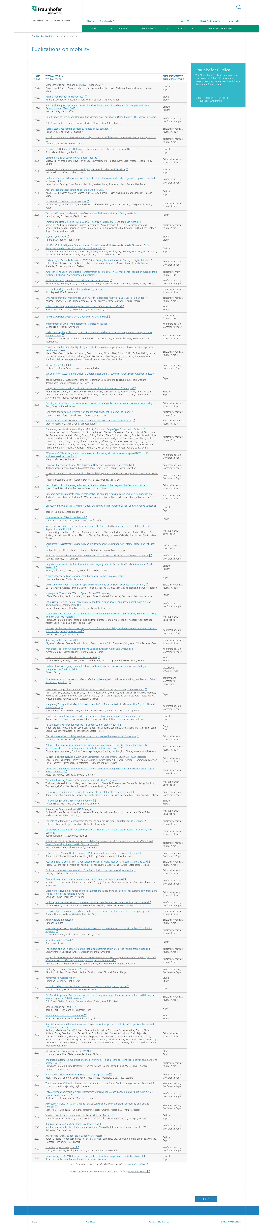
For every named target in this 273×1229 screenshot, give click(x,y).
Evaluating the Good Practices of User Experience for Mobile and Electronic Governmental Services (97, 555)
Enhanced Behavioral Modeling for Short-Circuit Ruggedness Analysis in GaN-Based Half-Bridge (95, 297)
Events (181, 28)
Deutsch (234, 21)
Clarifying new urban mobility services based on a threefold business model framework (91, 736)
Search (238, 7)
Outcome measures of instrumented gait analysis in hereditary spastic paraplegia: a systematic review (99, 494)
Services (124, 28)
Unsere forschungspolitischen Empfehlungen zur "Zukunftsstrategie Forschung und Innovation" (95, 689)
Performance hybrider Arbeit (60, 977)
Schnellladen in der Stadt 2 (60, 940)
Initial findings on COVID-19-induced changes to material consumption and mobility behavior (94, 1156)
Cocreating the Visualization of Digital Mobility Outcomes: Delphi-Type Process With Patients (94, 429)
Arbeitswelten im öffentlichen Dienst (65, 517)
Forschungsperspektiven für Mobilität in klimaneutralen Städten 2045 (82, 724)
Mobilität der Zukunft (57, 365)
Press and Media (210, 21)
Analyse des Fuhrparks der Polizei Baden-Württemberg (74, 1135)
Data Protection (231, 1222)
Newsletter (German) (219, 28)
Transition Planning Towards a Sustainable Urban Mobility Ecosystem (81, 780)
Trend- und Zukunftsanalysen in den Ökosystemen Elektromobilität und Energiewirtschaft (92, 213)
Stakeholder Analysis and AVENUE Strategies (69, 809)
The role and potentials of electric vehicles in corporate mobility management (86, 986)
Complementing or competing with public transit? (71, 157)
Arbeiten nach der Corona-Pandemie (65, 1015)
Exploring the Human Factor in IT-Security (67, 969)
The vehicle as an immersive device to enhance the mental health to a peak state (88, 792)
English (35, 36)
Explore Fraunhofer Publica (211, 98)
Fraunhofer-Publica (136, 1164)
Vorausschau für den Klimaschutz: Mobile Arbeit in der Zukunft (78, 1115)
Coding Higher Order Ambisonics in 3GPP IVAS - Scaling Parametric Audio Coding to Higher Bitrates (97, 260)
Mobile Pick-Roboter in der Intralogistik (66, 201)
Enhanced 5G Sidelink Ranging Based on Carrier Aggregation (77, 1074)
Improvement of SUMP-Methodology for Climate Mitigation (76, 323)
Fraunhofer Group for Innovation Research (51, 21)
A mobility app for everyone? (61, 1147)
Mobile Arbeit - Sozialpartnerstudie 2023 (67, 1051)
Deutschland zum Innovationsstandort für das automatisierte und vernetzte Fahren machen (93, 716)
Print (206, 1199)
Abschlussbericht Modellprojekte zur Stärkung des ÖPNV (75, 189)
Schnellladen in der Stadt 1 (60, 1006)
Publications (149, 28)
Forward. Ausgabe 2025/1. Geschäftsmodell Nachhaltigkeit (76, 316)
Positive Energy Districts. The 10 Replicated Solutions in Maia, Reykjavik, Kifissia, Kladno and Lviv (96, 861)
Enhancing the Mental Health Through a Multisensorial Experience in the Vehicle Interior (92, 853)
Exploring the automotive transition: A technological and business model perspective (89, 870)
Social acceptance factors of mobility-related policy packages (77, 128)
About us (96, 28)
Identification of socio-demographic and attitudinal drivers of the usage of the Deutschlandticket (96, 485)
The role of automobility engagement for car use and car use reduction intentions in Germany (94, 821)
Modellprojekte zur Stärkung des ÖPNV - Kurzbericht (73, 84)
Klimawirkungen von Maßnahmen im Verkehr (69, 800)
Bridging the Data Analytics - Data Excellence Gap (72, 1124)
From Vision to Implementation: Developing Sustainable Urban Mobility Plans (85, 169)
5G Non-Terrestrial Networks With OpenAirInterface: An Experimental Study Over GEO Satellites (96, 756)
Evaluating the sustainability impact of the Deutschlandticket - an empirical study (88, 411)
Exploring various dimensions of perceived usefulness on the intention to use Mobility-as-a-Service (97, 902)
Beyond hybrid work (56, 236)
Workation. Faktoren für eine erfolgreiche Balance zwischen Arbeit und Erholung (88, 648)
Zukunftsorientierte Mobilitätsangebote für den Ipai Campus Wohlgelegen (84, 576)
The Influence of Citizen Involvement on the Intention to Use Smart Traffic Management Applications (98, 1083)
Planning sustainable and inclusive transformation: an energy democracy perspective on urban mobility (99, 403)
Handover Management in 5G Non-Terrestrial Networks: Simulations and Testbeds (88, 465)
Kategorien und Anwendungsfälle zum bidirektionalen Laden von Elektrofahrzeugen (89, 388)
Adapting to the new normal (60, 640)
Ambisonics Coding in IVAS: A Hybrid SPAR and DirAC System (77, 280)
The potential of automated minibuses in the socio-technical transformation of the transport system (97, 911)
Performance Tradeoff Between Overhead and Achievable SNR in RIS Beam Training (89, 420)
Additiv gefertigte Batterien (60, 919)
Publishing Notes (159, 1222)
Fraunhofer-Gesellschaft (100, 21)
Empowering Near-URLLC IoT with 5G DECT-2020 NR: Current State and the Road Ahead (92, 221)
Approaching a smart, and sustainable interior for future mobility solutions (84, 879)
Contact (186, 21)
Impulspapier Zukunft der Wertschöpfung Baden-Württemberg (78, 593)
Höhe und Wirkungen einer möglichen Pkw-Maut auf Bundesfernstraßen (83, 306)
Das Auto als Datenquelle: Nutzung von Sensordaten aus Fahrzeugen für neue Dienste (90, 149)
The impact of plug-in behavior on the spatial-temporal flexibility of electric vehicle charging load (96, 948)
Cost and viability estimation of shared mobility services (75, 289)
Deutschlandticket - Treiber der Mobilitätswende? (71, 657)
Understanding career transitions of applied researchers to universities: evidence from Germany (95, 584)
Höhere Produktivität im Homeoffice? (65, 96)
